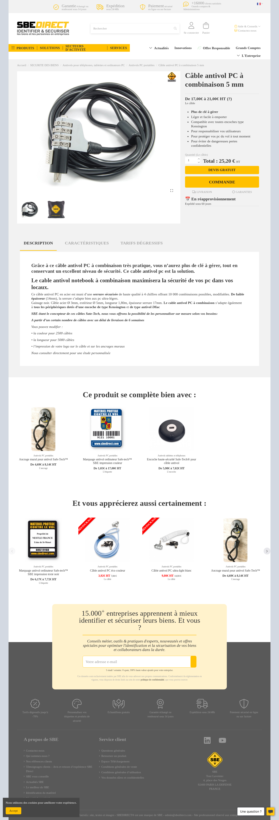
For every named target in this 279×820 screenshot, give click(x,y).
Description (38, 243)
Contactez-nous (246, 30)
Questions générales (113, 750)
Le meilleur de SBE (37, 787)
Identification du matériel (41, 792)
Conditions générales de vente (119, 766)
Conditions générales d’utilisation (121, 772)
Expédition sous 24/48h (202, 712)
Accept (13, 810)
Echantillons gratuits (119, 712)
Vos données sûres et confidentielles (122, 777)
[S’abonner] (193, 661)
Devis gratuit (222, 170)
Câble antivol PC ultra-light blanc (171, 570)
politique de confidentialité (152, 679)
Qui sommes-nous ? (38, 755)
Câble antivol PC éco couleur (107, 570)
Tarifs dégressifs (142, 243)
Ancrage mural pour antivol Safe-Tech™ (43, 459)
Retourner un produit (113, 755)
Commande (222, 182)
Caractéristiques (87, 243)
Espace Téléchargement (115, 761)
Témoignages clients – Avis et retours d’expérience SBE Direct (59, 769)
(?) (229, 98)
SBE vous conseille (37, 776)
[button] (23, 48)
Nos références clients (39, 761)
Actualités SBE (35, 782)
